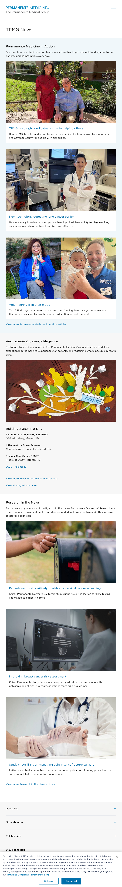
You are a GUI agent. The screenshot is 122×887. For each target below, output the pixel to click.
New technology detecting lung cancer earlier (41, 216)
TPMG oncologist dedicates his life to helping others (46, 128)
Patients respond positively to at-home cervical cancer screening (55, 588)
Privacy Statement (39, 875)
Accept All (71, 881)
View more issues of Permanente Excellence (32, 478)
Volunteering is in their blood (29, 304)
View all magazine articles (21, 485)
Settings (48, 881)
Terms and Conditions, (18, 875)
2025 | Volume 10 (16, 466)
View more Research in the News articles (30, 784)
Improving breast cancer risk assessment (37, 676)
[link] (61, 808)
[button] (24, 9)
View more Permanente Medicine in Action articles (36, 324)
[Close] (116, 856)
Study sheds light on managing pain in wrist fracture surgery (51, 764)
